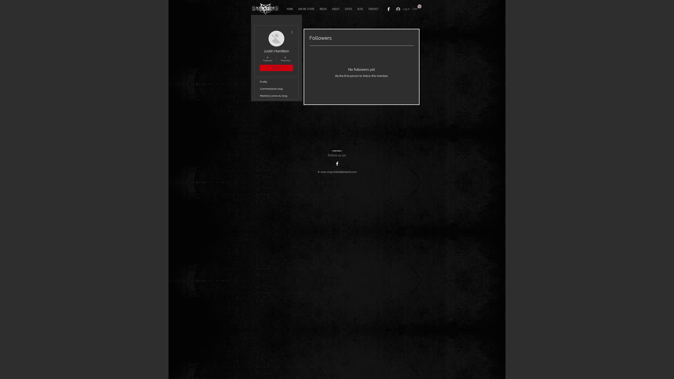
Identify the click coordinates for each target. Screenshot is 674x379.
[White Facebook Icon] (388, 9)
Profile (263, 81)
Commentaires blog (271, 88)
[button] (417, 7)
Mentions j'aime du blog (273, 95)
